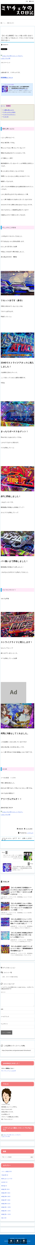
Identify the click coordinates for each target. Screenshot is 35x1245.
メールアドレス (5, 1016)
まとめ (5, 116)
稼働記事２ (6, 1207)
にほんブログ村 (5, 58)
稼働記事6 (5, 1196)
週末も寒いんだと (8, 110)
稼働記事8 (11, 23)
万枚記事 (4, 1175)
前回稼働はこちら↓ (7, 77)
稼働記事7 (5, 1200)
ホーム (3, 23)
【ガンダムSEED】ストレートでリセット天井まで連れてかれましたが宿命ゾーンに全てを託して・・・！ (21, 921)
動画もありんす (6, 1178)
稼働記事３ (6, 1210)
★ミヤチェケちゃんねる (8, 1070)
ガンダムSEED (29, 828)
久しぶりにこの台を (9, 112)
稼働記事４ (6, 1214)
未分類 (4, 1182)
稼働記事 (5, 1189)
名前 (2, 1009)
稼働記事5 (5, 1193)
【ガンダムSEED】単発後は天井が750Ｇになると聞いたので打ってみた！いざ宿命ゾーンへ (21, 935)
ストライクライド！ (9, 114)
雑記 (3, 1218)
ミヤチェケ (30, 833)
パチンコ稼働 (6, 1171)
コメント (3, 992)
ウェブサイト (4, 1023)
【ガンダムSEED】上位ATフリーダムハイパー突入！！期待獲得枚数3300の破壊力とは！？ (21, 948)
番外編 (4, 1185)
